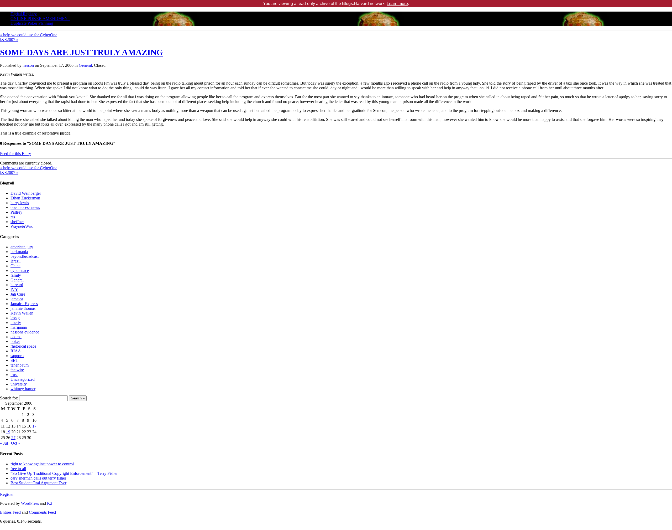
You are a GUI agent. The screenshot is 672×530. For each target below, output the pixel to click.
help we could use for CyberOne (28, 35)
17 (34, 426)
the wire (17, 370)
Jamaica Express (24, 303)
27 (13, 437)
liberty (15, 322)
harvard (16, 284)
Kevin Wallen (21, 313)
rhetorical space (23, 346)
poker (15, 341)
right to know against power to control (42, 464)
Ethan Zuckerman (25, 198)
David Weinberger (25, 193)
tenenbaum (19, 365)
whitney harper (22, 389)
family (15, 275)
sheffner (17, 221)
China (15, 266)
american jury (21, 247)
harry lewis (19, 202)
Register (7, 494)
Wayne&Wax (21, 226)
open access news (25, 207)
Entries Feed (10, 512)
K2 (49, 503)
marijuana (18, 327)
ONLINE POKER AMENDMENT (40, 18)
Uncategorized (22, 379)
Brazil (15, 261)
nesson (28, 65)
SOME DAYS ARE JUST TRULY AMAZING (81, 52)
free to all (18, 468)
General (85, 65)
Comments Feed (42, 512)
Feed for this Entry (15, 153)
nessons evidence (24, 332)
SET (14, 360)
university (18, 384)
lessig (15, 318)
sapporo (17, 355)
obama (16, 337)
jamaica (16, 299)
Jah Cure (17, 294)
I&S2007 (9, 39)
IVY (14, 289)
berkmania (19, 251)
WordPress (30, 503)
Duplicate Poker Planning (31, 23)
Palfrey (16, 212)
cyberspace (19, 270)
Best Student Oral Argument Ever (38, 483)
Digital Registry (23, 14)
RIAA (15, 351)
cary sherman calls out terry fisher (38, 478)
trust (14, 374)
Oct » (15, 443)
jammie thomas (22, 308)
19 (8, 432)
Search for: (9, 398)
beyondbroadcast (24, 256)
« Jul (4, 443)
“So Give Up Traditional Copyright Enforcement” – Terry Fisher (64, 473)
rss (12, 217)
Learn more (397, 3)
